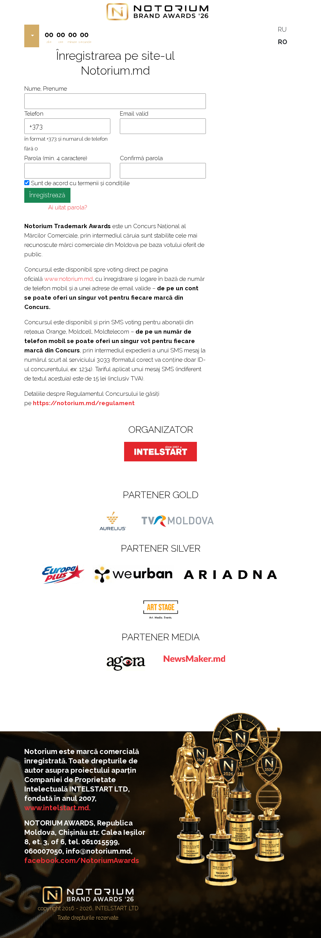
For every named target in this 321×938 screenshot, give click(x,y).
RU (282, 29)
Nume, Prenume (45, 88)
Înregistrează (47, 195)
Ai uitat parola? (67, 207)
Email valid (134, 113)
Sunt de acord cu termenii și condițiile (79, 183)
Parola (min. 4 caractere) (55, 158)
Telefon (33, 113)
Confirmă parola (141, 158)
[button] (31, 36)
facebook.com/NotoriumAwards (81, 860)
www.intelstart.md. (57, 808)
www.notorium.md (68, 278)
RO (282, 42)
